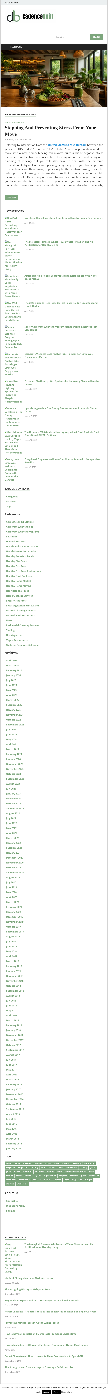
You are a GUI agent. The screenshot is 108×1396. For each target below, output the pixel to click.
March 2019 (12, 961)
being (17, 1163)
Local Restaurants (16, 600)
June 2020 (11, 887)
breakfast (27, 1163)
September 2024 (15, 724)
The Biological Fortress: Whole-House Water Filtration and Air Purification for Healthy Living (58, 243)
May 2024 (11, 739)
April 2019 (11, 956)
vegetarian (77, 1179)
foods (60, 1167)
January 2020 (13, 911)
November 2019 (14, 921)
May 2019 (11, 951)
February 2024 (14, 754)
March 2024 (12, 749)
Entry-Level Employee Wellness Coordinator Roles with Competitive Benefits (62, 461)
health (17, 1171)
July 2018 (11, 1000)
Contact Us (12, 1200)
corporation (23, 1167)
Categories (12, 496)
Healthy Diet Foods (16, 561)
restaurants (24, 1179)
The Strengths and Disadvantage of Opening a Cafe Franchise (39, 1367)
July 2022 (11, 818)
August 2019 (13, 936)
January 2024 (13, 759)
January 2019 (13, 971)
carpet (48, 1163)
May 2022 (11, 828)
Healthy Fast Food (16, 566)
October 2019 (13, 926)
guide (8, 1171)
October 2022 (13, 803)
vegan (66, 1179)
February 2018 (14, 1025)
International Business (75, 1171)
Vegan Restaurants (17, 640)
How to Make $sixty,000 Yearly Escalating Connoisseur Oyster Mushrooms (46, 1345)
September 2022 (15, 808)
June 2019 (11, 946)
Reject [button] (56, 1392)
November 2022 (14, 798)
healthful (27, 1171)
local (91, 1171)
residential (94, 1175)
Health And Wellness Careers (22, 546)
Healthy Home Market (18, 581)
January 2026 (13, 675)
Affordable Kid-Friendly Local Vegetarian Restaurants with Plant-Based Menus (60, 277)
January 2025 (13, 709)
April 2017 (11, 1074)
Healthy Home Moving (14, 123)
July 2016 (11, 1119)
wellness (10, 1183)
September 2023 (15, 778)
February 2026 (14, 670)
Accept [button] (46, 1392)
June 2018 (11, 1005)
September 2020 (15, 872)
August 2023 (13, 783)
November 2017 (14, 1040)
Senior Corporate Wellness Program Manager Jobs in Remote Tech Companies (60, 328)
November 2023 (14, 769)
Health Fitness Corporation (21, 551)
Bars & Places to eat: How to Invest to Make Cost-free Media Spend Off (44, 1356)
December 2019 (14, 916)
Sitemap (10, 1210)
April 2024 (11, 744)
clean (56, 1163)
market (9, 1175)
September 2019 (15, 931)
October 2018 (13, 985)
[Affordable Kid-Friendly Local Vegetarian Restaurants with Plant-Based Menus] (13, 276)
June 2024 (11, 734)
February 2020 (14, 907)
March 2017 (12, 1079)
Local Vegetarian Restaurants (22, 605)
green (92, 1167)
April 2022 (11, 833)
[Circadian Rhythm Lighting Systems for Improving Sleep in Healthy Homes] (13, 381)
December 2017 (14, 1035)
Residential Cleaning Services (22, 625)
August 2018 (13, 995)
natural (28, 1175)
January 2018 (13, 1030)
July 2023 (11, 788)
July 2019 (11, 941)
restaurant (11, 1179)
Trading (10, 630)
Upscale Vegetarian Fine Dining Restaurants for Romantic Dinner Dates (60, 410)
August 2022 (13, 813)
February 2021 (14, 847)
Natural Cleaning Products (21, 610)
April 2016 (11, 1133)
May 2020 (11, 892)
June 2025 (11, 685)
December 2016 (14, 1094)
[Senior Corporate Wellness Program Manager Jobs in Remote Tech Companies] (13, 327)
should (46, 1179)
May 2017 (11, 1069)
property (74, 1175)
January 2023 (13, 793)
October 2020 (13, 867)
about (9, 1163)
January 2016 (13, 1148)
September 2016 (15, 1109)
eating (35, 1167)
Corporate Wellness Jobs (19, 526)
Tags (8, 506)
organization (50, 1175)
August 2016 (13, 1114)
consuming (89, 1163)
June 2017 (11, 1064)
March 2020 (12, 902)
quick (83, 1175)
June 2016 (11, 1123)
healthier (39, 1171)
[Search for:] (79, 37)
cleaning (77, 1163)
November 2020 (14, 862)
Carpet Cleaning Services (20, 521)
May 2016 (11, 1128)
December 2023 (14, 764)
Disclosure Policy (15, 1205)
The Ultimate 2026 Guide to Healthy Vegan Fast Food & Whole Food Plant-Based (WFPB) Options (61, 434)
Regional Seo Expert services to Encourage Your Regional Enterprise (42, 1300)
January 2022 (13, 842)
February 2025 (14, 704)
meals (19, 1175)
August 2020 (13, 877)
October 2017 (13, 1045)
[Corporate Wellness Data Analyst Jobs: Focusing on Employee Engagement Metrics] (13, 354)
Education (12, 536)
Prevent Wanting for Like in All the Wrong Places (32, 1322)
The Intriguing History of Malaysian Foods (28, 1289)
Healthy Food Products (19, 576)
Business (38, 1163)
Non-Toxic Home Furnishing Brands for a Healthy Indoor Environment (63, 218)
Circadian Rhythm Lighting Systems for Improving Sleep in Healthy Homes (61, 383)
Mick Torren (27, 140)
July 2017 (11, 1059)
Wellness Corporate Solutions (22, 645)
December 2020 (14, 857)
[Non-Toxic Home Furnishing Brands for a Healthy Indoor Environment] (13, 218)
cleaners (66, 1163)
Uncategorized (14, 635)
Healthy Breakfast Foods (20, 556)
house (59, 1171)
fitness (52, 1167)
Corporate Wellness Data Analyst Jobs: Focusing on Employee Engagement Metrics (58, 355)
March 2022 (12, 838)
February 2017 (14, 1084)
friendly (83, 1167)
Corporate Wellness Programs (22, 531)
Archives (11, 501)
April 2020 (11, 897)
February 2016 (14, 1143)
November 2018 (14, 980)
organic (37, 1175)
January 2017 (13, 1089)
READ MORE (10, 196)
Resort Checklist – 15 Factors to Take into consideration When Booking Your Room (50, 1311)
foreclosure (71, 1167)
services (36, 1179)
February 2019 (14, 966)
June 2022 (11, 823)
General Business (16, 541)
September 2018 (15, 990)
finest (43, 1167)
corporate (10, 1167)
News (9, 620)
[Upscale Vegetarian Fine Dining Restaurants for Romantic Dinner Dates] (13, 408)
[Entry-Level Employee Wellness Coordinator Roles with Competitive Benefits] (13, 459)
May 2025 (11, 690)
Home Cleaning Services (19, 595)
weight (88, 1179)
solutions (57, 1179)
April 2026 (11, 660)
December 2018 (14, 976)
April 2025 (11, 695)
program (63, 1175)
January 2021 (13, 852)
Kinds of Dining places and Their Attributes (29, 1278)
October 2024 (13, 719)
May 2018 (11, 1010)
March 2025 (12, 700)
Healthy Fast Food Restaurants (23, 571)
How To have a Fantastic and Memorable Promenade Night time (40, 1333)
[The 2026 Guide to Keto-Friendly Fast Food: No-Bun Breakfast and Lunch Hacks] (13, 303)
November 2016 (14, 1099)
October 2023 (13, 773)
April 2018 (11, 1015)
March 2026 (12, 665)
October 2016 (13, 1104)
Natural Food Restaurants (21, 615)
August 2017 (13, 1054)
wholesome (22, 1183)
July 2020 (11, 882)
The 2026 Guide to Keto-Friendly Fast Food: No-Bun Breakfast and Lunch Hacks (61, 304)
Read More (66, 1392)
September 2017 (15, 1050)
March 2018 (12, 1020)
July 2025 (11, 680)
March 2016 (12, 1138)
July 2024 (11, 729)
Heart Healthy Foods (17, 590)
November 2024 (14, 714)
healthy (50, 1171)
